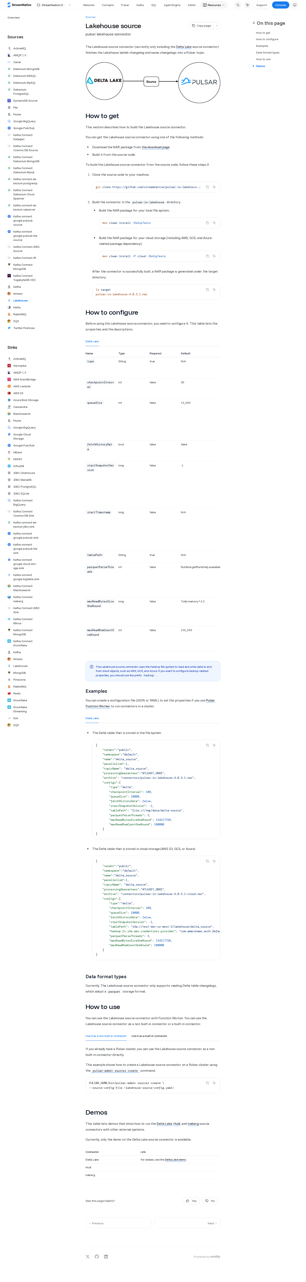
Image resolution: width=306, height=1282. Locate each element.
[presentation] (156, 187)
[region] (153, 501)
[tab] (92, 341)
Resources (214, 5)
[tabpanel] (153, 504)
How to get (263, 33)
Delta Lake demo (175, 1159)
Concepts (108, 5)
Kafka (140, 5)
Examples (262, 46)
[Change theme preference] (295, 5)
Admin (191, 5)
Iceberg (193, 1123)
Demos (260, 66)
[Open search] (238, 5)
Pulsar (125, 5)
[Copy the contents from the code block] (207, 187)
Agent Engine (172, 5)
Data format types (268, 53)
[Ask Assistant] (214, 187)
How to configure (267, 39)
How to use (263, 59)
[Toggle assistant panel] (247, 5)
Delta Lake (184, 47)
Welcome (89, 5)
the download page (155, 147)
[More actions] (216, 25)
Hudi (176, 1123)
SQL (154, 5)
